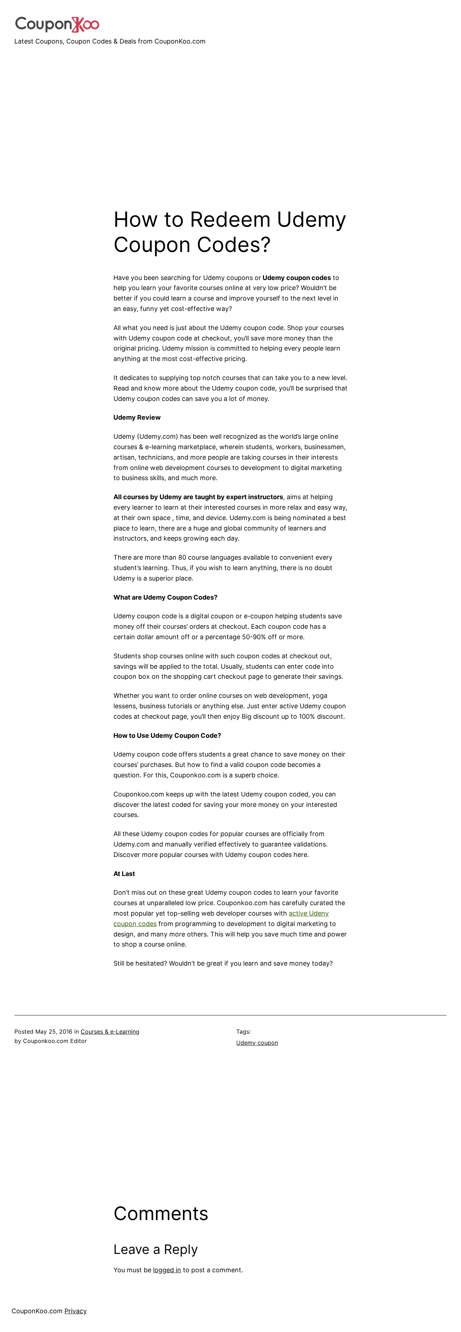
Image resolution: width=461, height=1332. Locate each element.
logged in (167, 1270)
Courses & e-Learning (110, 1031)
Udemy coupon (257, 1042)
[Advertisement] (230, 145)
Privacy (75, 1311)
